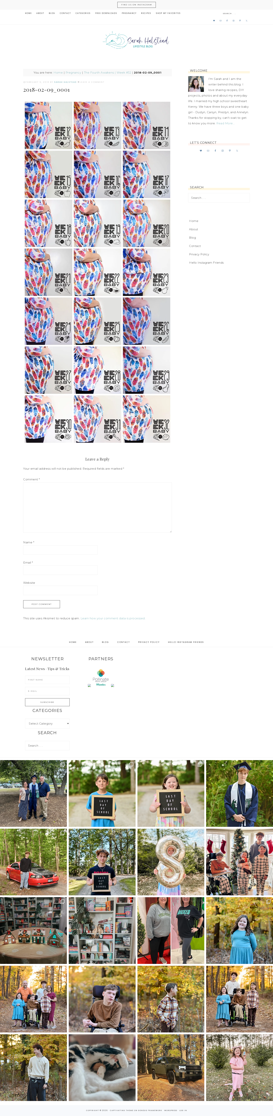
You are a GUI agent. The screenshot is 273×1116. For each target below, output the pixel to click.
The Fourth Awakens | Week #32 (107, 72)
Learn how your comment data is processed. (113, 618)
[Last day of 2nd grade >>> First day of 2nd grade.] (170, 793)
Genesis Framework (150, 1110)
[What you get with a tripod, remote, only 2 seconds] (33, 999)
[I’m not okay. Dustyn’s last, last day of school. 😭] (102, 862)
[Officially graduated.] (33, 793)
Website (29, 582)
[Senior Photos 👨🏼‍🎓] (33, 862)
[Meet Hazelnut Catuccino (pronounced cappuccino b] (102, 1067)
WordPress (170, 1110)
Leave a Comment (92, 82)
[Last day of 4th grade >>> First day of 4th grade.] (102, 793)
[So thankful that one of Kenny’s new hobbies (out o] (170, 1067)
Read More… (225, 123)
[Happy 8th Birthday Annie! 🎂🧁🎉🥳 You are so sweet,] (170, 862)
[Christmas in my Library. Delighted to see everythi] (102, 930)
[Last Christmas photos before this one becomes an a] (33, 1067)
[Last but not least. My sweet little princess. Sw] (239, 930)
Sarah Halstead (136, 41)
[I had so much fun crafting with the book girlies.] (33, 930)
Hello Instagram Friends (206, 262)
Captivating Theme (122, 1110)
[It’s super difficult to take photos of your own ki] (239, 999)
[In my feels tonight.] (239, 793)
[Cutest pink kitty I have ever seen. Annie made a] (239, 1067)
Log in (183, 1110)
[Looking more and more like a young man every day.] (102, 999)
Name (28, 542)
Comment (31, 479)
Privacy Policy (199, 254)
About (193, 229)
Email (28, 562)
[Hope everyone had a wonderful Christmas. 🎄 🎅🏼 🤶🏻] (239, 862)
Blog (192, 237)
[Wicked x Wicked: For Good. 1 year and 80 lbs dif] (170, 930)
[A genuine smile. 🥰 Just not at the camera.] (170, 999)
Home (58, 72)
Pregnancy (73, 72)
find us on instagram (136, 5)
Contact (195, 246)
